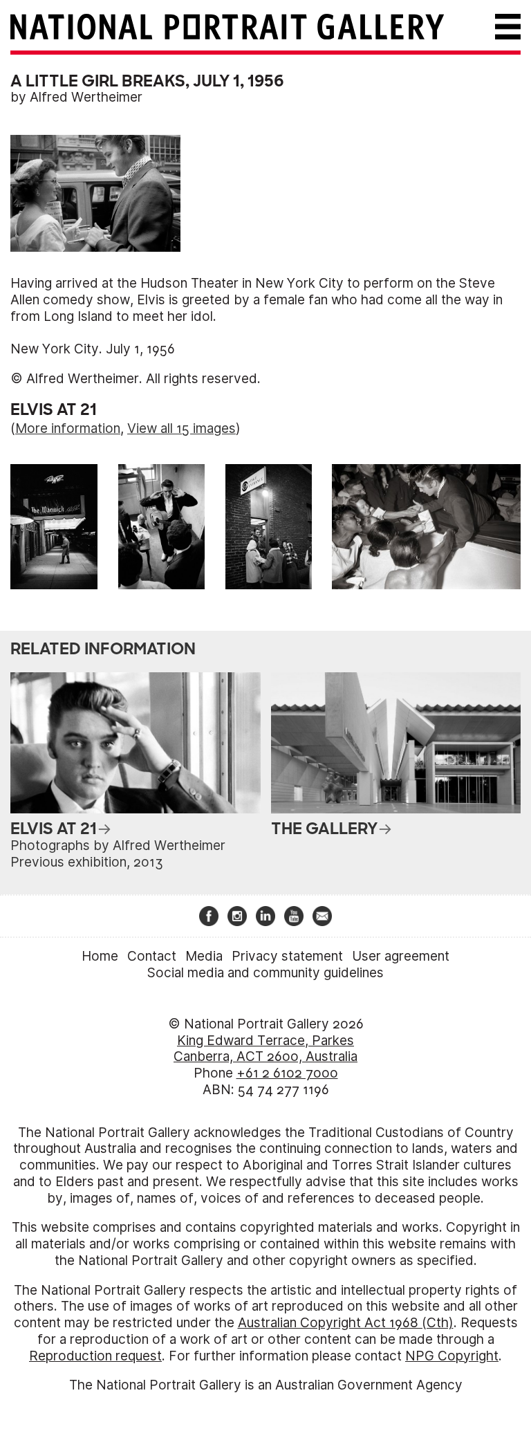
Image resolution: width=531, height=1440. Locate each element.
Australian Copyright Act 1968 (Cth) (346, 1323)
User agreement (400, 956)
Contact (151, 956)
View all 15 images (181, 428)
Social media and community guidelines (265, 973)
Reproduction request (95, 1356)
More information (67, 428)
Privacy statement (287, 956)
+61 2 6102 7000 (287, 1073)
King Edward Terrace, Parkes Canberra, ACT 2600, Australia (265, 1049)
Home (100, 956)
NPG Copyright (452, 1356)
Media (204, 956)
